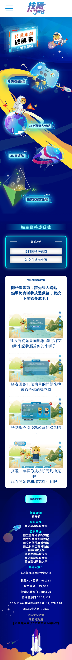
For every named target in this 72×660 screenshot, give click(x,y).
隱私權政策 (36, 619)
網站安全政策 (36, 615)
